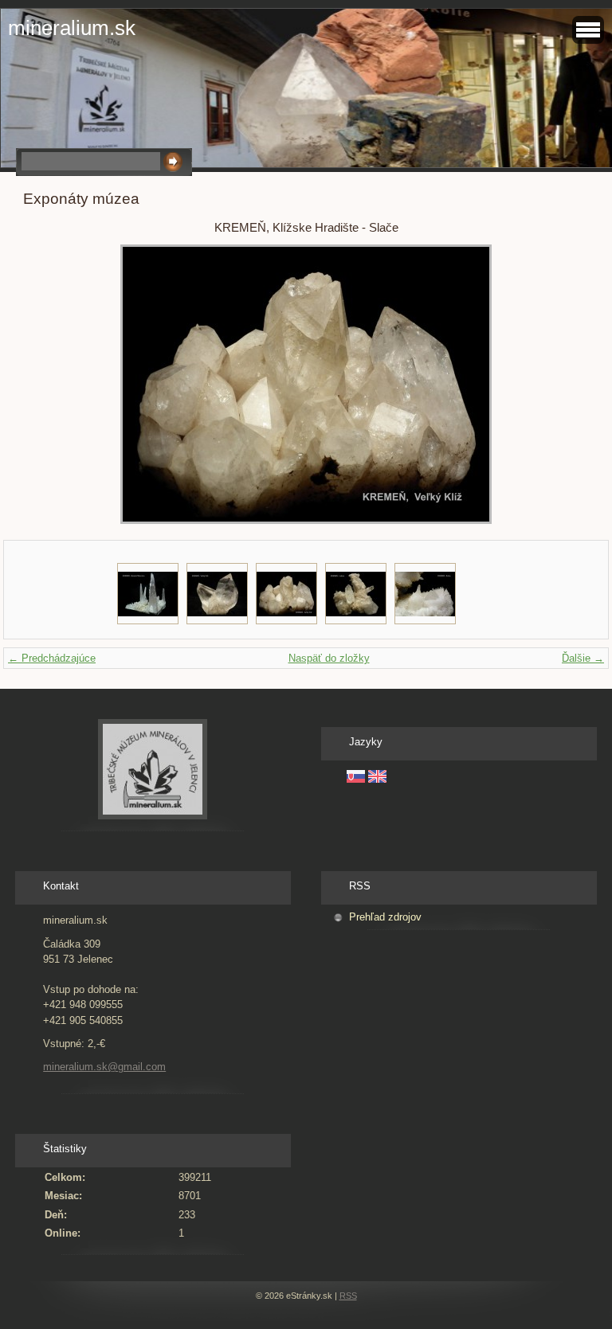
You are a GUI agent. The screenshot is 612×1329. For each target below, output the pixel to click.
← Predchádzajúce (52, 658)
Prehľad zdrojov (385, 917)
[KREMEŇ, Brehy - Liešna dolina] (425, 593)
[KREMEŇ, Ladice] (356, 593)
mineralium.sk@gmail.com (104, 1067)
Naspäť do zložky (329, 658)
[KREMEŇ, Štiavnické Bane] (148, 593)
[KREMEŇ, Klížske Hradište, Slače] (217, 593)
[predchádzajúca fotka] (49, 384)
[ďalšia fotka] (563, 384)
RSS (348, 1295)
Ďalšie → (583, 658)
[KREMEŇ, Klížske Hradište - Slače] (286, 593)
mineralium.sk (71, 28)
